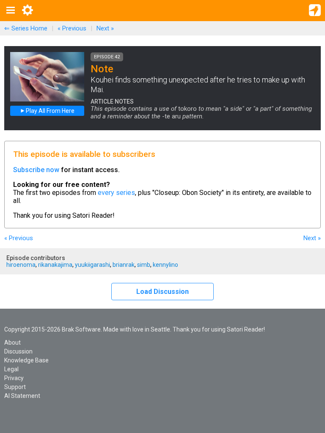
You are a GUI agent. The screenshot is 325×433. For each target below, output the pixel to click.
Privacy (14, 378)
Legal (11, 369)
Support (15, 387)
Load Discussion (162, 292)
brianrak (124, 264)
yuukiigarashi (92, 264)
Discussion (18, 351)
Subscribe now (36, 170)
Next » (105, 28)
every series (116, 193)
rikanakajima (55, 264)
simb (143, 264)
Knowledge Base (26, 360)
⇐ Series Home (25, 28)
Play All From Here (49, 110)
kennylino (165, 264)
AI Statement (22, 395)
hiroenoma (21, 264)
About (12, 342)
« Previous (72, 28)
